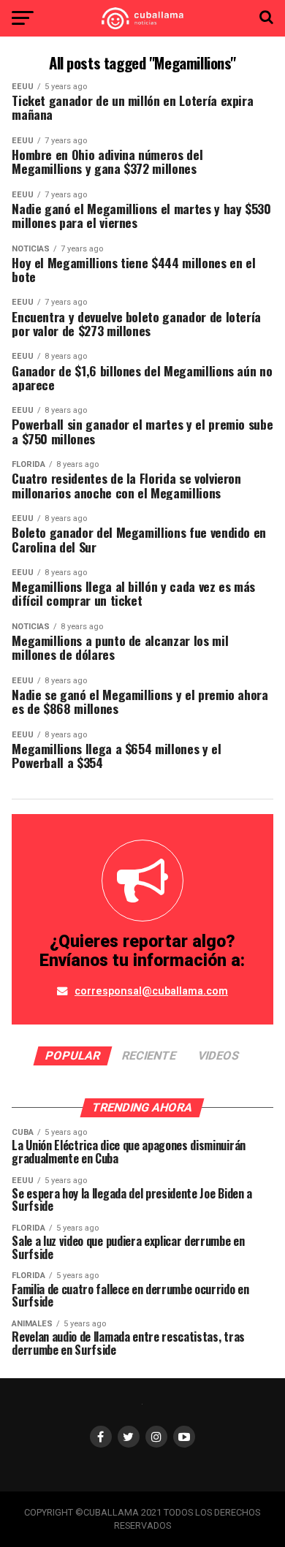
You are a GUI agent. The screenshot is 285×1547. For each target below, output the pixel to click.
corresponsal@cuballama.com (151, 991)
